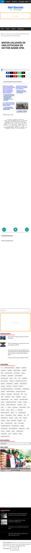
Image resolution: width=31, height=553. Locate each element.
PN (27, 415)
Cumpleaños (24, 378)
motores (2, 410)
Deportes (13, 28)
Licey (25, 404)
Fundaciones (7, 396)
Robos (2, 423)
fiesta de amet (16, 394)
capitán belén (10, 375)
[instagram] (30, 1)
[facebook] (23, 1)
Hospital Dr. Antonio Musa (11, 402)
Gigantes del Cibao (5, 399)
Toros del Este (4, 433)
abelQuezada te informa (9, 367)
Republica (20, 420)
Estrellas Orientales (10, 391)
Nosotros (8, 1)
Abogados (18, 367)
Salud (15, 423)
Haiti (11, 399)
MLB (28, 407)
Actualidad (9, 370)
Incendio (2, 404)
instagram (21, 1)
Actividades (3, 370)
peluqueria (20, 415)
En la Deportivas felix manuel (7, 388)
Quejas (8, 420)
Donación (15, 386)
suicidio (13, 431)
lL (5, 407)
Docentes (3, 386)
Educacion (21, 386)
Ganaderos (18, 396)
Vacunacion (15, 433)
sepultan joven (22, 428)
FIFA (22, 394)
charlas (11, 378)
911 (2, 367)
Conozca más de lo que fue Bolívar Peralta (18, 357)
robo (24, 420)
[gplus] (28, 1)
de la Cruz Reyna (4, 381)
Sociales (2, 431)
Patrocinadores (8, 415)
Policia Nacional (4, 418)
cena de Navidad (4, 378)
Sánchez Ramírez (15, 425)
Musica (12, 410)
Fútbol (13, 396)
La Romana (19, 404)
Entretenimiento (26, 388)
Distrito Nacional (23, 383)
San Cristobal (21, 423)
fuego (2, 396)
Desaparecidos (10, 383)
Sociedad (8, 431)
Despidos (16, 383)
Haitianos (16, 399)
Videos (20, 433)
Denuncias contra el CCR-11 (21, 381)
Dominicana (9, 386)
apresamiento (17, 373)
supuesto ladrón (19, 431)
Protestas (25, 418)
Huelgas (19, 402)
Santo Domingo (4, 428)
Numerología (20, 28)
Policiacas (11, 418)
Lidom (2, 407)
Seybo (28, 428)
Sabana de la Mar (8, 423)
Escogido (3, 391)
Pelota (14, 415)
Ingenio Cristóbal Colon (11, 404)
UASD (9, 433)
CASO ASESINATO (18, 375)
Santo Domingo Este (13, 428)
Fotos (26, 394)
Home (2, 1)
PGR (25, 415)
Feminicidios (9, 394)
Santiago (22, 425)
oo (16, 412)
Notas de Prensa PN (5, 412)
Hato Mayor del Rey (24, 399)
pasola (2, 415)
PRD (20, 418)
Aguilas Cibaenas (16, 370)
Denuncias (12, 381)
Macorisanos (15, 407)
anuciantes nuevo (8, 373)
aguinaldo (24, 370)
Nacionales (20, 410)
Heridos (2, 402)
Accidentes (24, 367)
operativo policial (22, 412)
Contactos (14, 1)
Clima (15, 378)
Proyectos (3, 420)
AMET (2, 373)
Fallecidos (3, 394)
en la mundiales (17, 388)
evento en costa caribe (20, 391)
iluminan (25, 402)
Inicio (2, 28)
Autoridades (3, 375)
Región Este (13, 420)
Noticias (12, 412)
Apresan (23, 373)
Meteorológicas (23, 407)
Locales (7, 28)
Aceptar (14, 548)
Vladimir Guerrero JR (5, 436)
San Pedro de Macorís (5, 425)
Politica (16, 418)
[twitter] (25, 1)
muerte (7, 410)
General (24, 396)
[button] (8, 73)
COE (19, 378)
